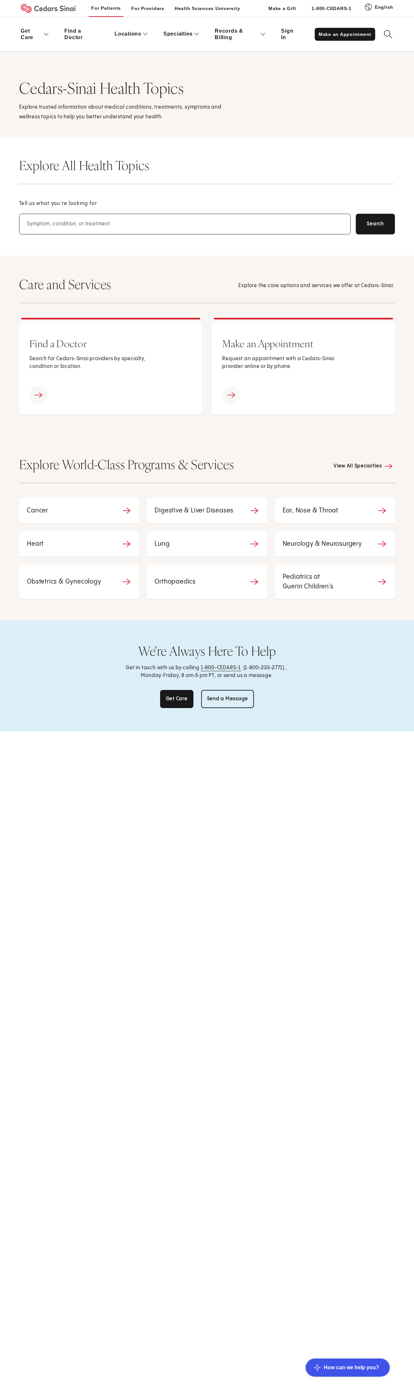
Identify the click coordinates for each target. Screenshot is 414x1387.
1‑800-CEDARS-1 (221, 668)
